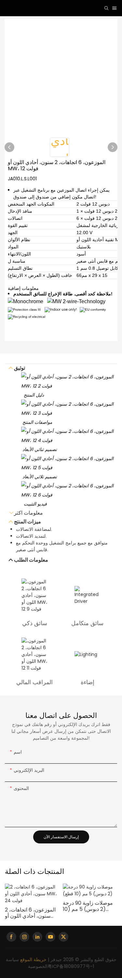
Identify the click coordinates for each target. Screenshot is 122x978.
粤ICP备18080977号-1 (70, 966)
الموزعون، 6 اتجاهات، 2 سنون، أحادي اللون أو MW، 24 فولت (30, 913)
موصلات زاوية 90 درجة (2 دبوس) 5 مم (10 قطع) (88, 906)
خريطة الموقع (33, 959)
